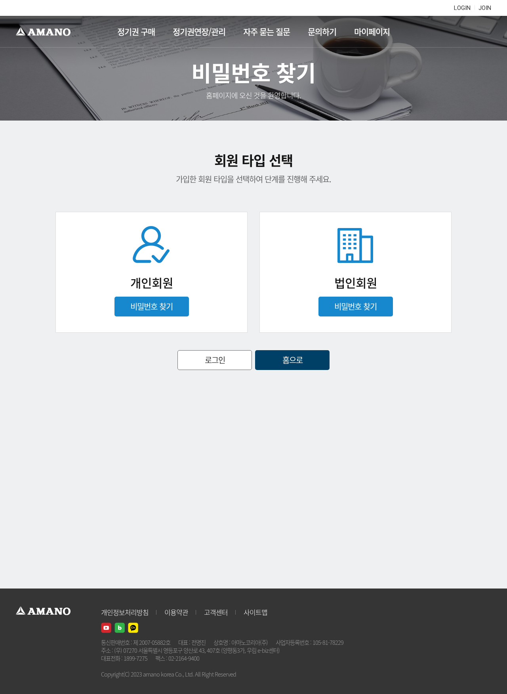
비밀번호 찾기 (151, 306)
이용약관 (176, 612)
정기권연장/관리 (199, 31)
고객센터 (216, 612)
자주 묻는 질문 (266, 31)
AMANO (47, 32)
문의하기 (322, 31)
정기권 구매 (136, 31)
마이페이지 (372, 31)
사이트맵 (255, 612)
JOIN (484, 8)
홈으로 (292, 360)
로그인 (215, 360)
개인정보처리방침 (125, 612)
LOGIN (462, 8)
